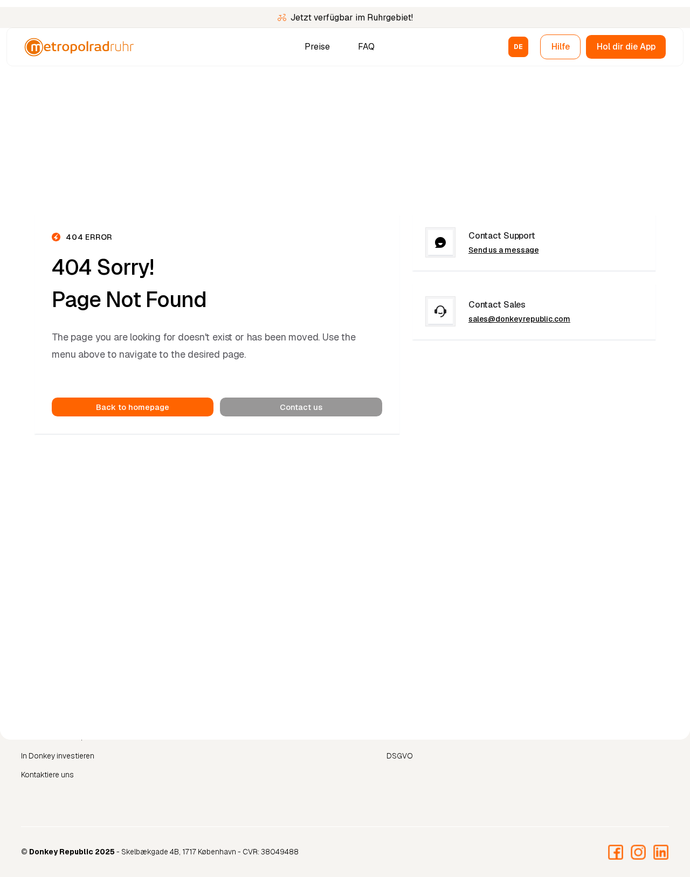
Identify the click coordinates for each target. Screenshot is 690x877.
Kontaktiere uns (47, 774)
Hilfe (560, 46)
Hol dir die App (626, 46)
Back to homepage (132, 407)
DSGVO (400, 756)
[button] (518, 47)
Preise (317, 46)
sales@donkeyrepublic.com (519, 319)
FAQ (366, 46)
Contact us (301, 407)
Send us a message (503, 250)
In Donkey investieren (57, 756)
